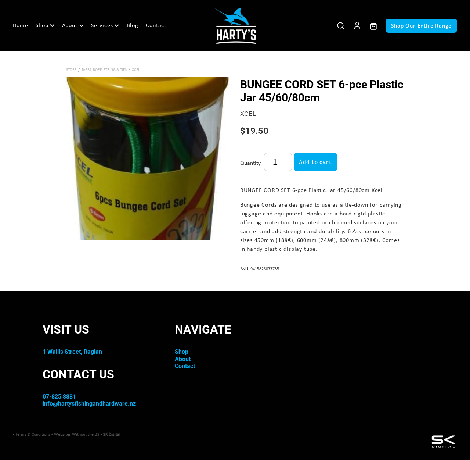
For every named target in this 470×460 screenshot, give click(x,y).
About (70, 25)
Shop (43, 25)
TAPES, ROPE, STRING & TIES (104, 69)
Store (71, 69)
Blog (132, 25)
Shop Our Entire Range (421, 25)
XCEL (136, 69)
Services (103, 25)
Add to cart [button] (315, 162)
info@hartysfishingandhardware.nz (89, 403)
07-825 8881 (59, 396)
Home (20, 25)
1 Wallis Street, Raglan (72, 351)
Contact (156, 25)
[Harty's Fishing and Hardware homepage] (235, 25)
